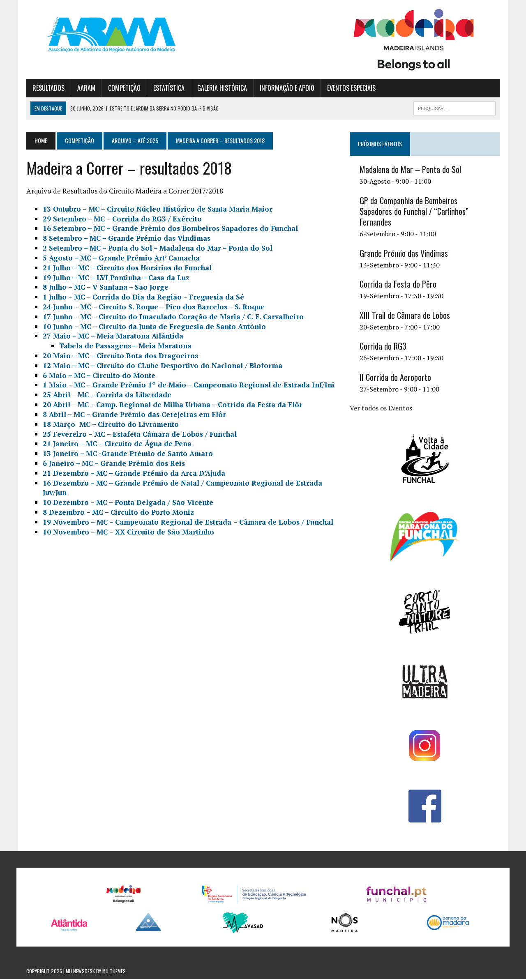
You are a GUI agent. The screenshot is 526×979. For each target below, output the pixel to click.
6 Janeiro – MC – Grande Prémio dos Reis (114, 463)
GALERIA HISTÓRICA (222, 88)
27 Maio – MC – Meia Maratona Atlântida (113, 336)
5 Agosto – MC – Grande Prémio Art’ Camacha (121, 258)
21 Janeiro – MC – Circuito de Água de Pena (117, 443)
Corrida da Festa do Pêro (398, 284)
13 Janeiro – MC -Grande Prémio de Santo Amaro (128, 453)
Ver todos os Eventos (381, 407)
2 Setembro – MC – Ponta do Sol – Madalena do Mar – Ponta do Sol (157, 248)
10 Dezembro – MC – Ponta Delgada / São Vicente (128, 502)
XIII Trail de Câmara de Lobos (405, 315)
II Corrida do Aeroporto (395, 377)
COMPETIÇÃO (124, 88)
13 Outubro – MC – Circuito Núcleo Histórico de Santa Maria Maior (157, 209)
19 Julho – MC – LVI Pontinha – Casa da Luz (116, 277)
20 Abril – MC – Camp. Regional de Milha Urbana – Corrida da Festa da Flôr (172, 404)
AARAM (86, 88)
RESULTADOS (48, 88)
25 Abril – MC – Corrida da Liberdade (107, 394)
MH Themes (114, 970)
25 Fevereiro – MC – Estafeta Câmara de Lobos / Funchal (140, 434)
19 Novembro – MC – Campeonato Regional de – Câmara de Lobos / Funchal (188, 522)
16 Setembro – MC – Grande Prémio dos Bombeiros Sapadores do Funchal (170, 228)
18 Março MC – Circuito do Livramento (111, 424)
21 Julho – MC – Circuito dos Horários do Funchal (127, 267)
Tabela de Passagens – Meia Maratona (125, 345)
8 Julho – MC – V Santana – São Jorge (105, 287)
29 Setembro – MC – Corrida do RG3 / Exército (122, 218)
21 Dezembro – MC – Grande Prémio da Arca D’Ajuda (134, 473)
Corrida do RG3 (383, 346)
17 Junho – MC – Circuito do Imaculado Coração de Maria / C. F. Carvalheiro (173, 316)
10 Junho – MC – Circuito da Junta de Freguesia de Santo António (154, 326)
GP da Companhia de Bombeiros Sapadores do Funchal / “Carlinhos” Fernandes (414, 211)
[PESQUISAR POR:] (454, 107)
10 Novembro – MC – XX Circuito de (128, 532)
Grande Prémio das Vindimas (404, 253)
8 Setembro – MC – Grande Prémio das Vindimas (126, 238)
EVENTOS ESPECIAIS (351, 88)
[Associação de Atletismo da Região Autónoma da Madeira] (101, 34)
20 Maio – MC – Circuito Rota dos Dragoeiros (120, 355)
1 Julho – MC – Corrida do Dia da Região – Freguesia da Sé (143, 297)
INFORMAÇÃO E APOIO (287, 88)
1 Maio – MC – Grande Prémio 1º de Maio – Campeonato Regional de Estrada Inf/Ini (189, 384)
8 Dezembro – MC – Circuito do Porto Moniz (118, 512)
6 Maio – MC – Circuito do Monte (99, 375)
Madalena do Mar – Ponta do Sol (410, 169)
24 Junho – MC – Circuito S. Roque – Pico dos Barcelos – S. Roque (154, 306)
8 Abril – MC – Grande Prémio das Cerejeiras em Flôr (134, 414)
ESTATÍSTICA (169, 88)
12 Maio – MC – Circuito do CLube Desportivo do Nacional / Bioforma (162, 365)
